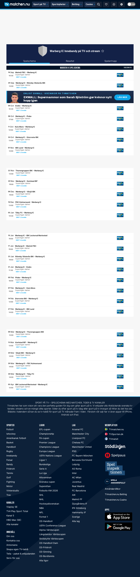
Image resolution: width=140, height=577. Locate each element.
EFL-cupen (44, 429)
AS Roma (76, 468)
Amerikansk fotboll (16, 438)
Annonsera (11, 545)
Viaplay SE (12, 506)
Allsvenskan (45, 477)
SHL (41, 495)
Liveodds (23, 77)
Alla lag (76, 521)
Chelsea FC (78, 442)
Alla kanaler (12, 524)
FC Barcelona (79, 490)
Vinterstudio (12, 490)
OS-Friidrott (45, 547)
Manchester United (82, 446)
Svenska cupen (47, 481)
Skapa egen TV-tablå (17, 549)
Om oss (10, 536)
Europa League (47, 451)
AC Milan (76, 477)
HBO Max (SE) (13, 520)
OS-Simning (45, 551)
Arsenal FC (77, 429)
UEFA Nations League (50, 455)
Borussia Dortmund (82, 460)
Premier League (47, 442)
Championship (46, 433)
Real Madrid (78, 486)
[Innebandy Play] (120, 75)
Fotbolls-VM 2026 (48, 490)
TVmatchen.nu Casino (116, 499)
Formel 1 (43, 516)
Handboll (11, 446)
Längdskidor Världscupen (52, 534)
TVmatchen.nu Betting (116, 494)
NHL (41, 499)
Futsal (9, 460)
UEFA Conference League (52, 525)
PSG (74, 451)
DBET (18, 77)
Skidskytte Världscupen (51, 538)
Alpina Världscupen (49, 530)
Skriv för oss (13, 558)
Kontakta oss (13, 540)
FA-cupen (44, 438)
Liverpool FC (78, 438)
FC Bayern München (82, 455)
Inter (74, 473)
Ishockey (11, 433)
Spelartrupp (110, 61)
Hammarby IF (79, 512)
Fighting (10, 481)
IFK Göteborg (79, 508)
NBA (41, 508)
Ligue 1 (42, 460)
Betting (75, 4)
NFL (41, 512)
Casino (89, 4)
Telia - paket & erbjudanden (20, 553)
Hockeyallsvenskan (49, 503)
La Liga (43, 473)
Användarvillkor (112, 488)
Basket (9, 442)
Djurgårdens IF (79, 503)
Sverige (76, 516)
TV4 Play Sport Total (17, 511)
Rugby (9, 451)
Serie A (43, 468)
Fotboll (10, 429)
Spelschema (29, 61)
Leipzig (76, 464)
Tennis (9, 473)
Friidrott (10, 468)
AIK (73, 495)
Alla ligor (43, 560)
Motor (9, 486)
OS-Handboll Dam (48, 543)
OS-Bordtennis (46, 556)
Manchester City (80, 433)
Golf (8, 477)
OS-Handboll (45, 521)
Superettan (45, 486)
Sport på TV (39, 4)
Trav (8, 495)
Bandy (9, 464)
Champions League (49, 446)
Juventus (76, 481)
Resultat (70, 61)
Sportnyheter (59, 4)
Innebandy (11, 455)
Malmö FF (77, 499)
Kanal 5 (10, 515)
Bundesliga (44, 464)
